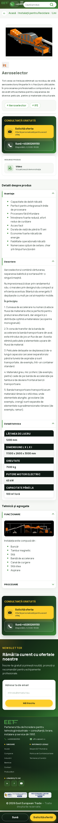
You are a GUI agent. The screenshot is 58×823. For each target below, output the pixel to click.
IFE (35, 105)
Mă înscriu (29, 703)
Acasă (6, 749)
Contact (7, 767)
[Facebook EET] (14, 783)
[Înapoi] (4, 13)
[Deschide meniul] (21, 2)
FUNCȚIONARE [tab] (12, 514)
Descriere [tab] (10, 261)
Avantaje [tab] (9, 193)
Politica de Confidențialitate (41, 753)
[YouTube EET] (21, 783)
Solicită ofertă (43, 817)
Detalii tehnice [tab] (12, 423)
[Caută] (52, 4)
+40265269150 (13, 739)
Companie (8, 753)
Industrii (8, 758)
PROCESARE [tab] (11, 584)
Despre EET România (38, 749)
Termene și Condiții (38, 758)
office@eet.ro (39, 739)
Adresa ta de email (17, 685)
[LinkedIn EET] (7, 783)
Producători (9, 772)
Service (7, 762)
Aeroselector (16, 105)
